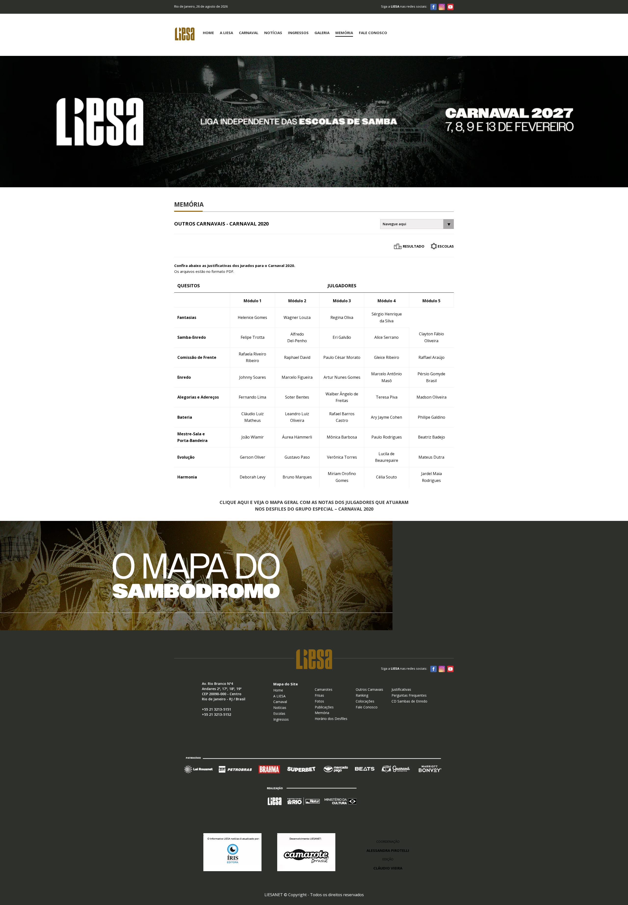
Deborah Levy (252, 477)
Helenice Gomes (252, 317)
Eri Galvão (342, 337)
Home (208, 32)
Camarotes (323, 689)
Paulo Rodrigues (386, 437)
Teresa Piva (386, 397)
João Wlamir (252, 437)
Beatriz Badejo (431, 437)
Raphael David (297, 357)
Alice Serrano (386, 337)
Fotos (319, 701)
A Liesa (226, 32)
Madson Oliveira (431, 397)
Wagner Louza (297, 317)
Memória (344, 32)
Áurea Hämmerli (297, 437)
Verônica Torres (342, 457)
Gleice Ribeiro (386, 357)
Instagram (441, 6)
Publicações (324, 707)
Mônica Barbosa (342, 437)
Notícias (273, 32)
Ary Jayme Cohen (386, 417)
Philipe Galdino (431, 417)
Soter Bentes (297, 397)
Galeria (321, 32)
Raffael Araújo (432, 357)
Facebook (433, 6)
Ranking (362, 695)
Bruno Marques (297, 477)
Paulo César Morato (341, 357)
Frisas (319, 695)
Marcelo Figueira (297, 377)
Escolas (446, 246)
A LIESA (279, 696)
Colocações (365, 701)
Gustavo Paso (297, 457)
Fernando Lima (252, 397)
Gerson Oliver (252, 457)
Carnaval (248, 32)
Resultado (413, 246)
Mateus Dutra (431, 457)
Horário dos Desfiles (331, 718)
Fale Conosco (373, 32)
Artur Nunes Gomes (342, 377)
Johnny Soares (252, 377)
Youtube (450, 6)
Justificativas (401, 689)
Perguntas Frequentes (409, 695)
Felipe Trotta (252, 337)
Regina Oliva (341, 317)
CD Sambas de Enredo (409, 701)
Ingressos (298, 32)
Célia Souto (386, 477)
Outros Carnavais (369, 689)
